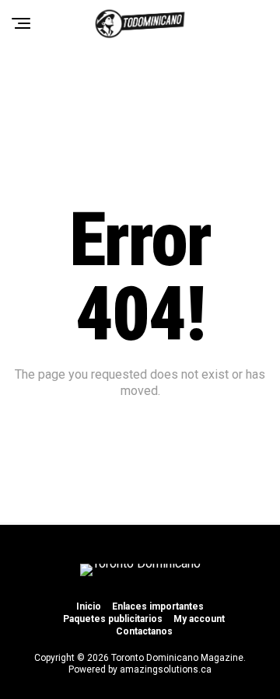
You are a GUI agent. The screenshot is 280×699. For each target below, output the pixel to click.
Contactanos (144, 631)
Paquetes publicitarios (113, 618)
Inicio (88, 606)
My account (199, 618)
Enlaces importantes (158, 606)
